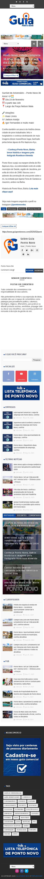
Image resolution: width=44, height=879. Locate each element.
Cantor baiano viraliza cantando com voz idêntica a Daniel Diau (21, 571)
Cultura (31, 801)
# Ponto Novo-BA (34, 209)
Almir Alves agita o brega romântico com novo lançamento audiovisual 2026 (27, 467)
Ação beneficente (12, 797)
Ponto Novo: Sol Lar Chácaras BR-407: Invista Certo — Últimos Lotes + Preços (27, 479)
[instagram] (20, 2)
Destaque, (35, 68)
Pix (34, 822)
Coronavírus (10, 801)
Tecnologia (21, 830)
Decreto (22, 805)
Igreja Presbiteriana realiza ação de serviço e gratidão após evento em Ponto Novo (27, 504)
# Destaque (12, 209)
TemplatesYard (36, 876)
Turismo (32, 830)
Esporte (35, 813)
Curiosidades (10, 805)
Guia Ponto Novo (23, 876)
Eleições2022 (32, 809)
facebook (38, 270)
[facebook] (23, 2)
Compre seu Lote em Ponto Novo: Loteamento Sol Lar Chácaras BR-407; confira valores (26, 622)
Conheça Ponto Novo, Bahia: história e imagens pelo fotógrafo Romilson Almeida (21, 556)
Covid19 (22, 801)
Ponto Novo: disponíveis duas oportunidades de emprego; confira (25, 447)
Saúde (26, 826)
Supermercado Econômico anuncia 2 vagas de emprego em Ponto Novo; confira (27, 425)
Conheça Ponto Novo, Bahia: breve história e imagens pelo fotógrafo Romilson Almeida (21, 153)
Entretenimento (22, 813)
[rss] (27, 2)
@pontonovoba (18, 205)
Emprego (8, 813)
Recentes (22, 515)
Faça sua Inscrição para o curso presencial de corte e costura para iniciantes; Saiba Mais (27, 681)
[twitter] (16, 2)
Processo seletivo (13, 826)
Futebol (8, 818)
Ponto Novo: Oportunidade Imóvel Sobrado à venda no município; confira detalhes (27, 634)
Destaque (33, 805)
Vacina (7, 834)
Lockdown (9, 822)
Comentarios (35, 515)
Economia (19, 809)
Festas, (5, 71)
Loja (18, 822)
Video (15, 834)
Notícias (26, 822)
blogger (29, 270)
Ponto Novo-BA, (14, 71)
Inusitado (25, 818)
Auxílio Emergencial (13, 793)
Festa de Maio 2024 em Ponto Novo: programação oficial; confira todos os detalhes (27, 714)
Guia (16, 818)
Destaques (9, 515)
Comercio (26, 797)
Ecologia (8, 809)
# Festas (22, 209)
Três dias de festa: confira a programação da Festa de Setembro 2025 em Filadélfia (25, 492)
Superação (9, 830)
